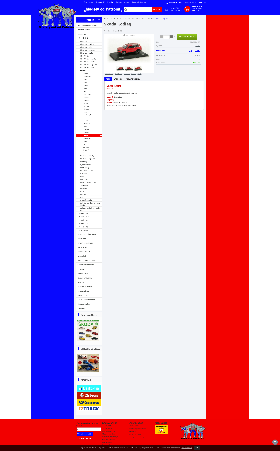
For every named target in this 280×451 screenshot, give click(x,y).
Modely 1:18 (83, 227)
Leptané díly (82, 256)
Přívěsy (82, 176)
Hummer (86, 106)
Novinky (110, 2)
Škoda (139, 74)
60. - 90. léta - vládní (87, 62)
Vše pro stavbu (83, 274)
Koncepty (83, 162)
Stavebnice (84, 185)
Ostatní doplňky (86, 200)
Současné (127, 74)
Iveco (85, 112)
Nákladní (86, 147)
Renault (86, 133)
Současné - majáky (87, 156)
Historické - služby (87, 53)
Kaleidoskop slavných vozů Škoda (90, 204)
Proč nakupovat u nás (109, 431)
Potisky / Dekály (84, 252)
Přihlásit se (174, 8)
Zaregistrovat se (176, 10)
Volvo (85, 141)
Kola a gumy (84, 194)
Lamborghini (88, 115)
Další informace (187, 448)
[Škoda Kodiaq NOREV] (129, 50)
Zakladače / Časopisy (86, 265)
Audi (85, 79)
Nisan (85, 127)
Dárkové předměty (85, 287)
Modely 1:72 (83, 220)
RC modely (82, 269)
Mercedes (87, 97)
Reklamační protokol (135, 434)
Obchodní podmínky (122, 2)
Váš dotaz (118, 79)
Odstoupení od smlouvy (136, 437)
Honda (86, 103)
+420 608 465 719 (134, 426)
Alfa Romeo (87, 76)
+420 (174, 2)
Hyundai (86, 109)
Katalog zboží (100, 2)
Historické (84, 41)
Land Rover (87, 121)
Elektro (81, 282)
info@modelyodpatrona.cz (188, 2)
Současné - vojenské (87, 159)
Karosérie (83, 188)
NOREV (197, 46)
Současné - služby (86, 171)
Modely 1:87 (83, 213)
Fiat (85, 91)
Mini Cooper (88, 94)
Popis (108, 79)
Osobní (133, 74)
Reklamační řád (107, 442)
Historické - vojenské (87, 50)
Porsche (86, 100)
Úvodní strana (88, 2)
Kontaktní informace (139, 2)
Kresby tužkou (83, 291)
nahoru (275, 442)
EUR (204, 2)
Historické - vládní (86, 47)
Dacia (85, 88)
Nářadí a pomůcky (85, 278)
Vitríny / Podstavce (85, 243)
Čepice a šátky (83, 295)
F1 (83, 153)
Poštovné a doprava (108, 439)
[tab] (108, 79)
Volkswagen (87, 138)
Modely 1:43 (118, 74)
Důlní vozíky (84, 168)
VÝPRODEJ (81, 309)
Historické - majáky (87, 44)
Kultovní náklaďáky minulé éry (90, 209)
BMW (85, 82)
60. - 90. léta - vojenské (88, 65)
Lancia (86, 118)
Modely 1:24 (83, 223)
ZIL (85, 144)
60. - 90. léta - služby (87, 68)
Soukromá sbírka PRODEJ (87, 25)
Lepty (82, 197)
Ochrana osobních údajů (110, 437)
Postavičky (82, 239)
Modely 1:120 (84, 217)
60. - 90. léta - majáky (88, 59)
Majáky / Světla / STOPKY (89, 182)
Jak (107, 428)
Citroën (86, 85)
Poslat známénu (133, 79)
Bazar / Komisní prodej (86, 300)
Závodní (85, 150)
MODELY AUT (109, 74)
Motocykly (84, 179)
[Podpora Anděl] (161, 434)
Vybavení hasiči (86, 165)
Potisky (82, 191)
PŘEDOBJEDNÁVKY (84, 304)
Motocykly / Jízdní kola (87, 234)
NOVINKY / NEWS (84, 30)
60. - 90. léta (84, 56)
